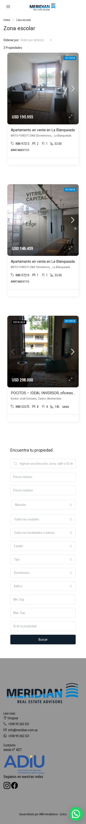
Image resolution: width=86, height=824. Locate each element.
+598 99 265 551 (19, 724)
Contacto (9, 745)
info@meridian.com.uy (23, 730)
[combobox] (36, 40)
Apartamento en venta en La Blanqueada (43, 130)
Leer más (9, 713)
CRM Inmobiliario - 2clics (53, 814)
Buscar (43, 639)
